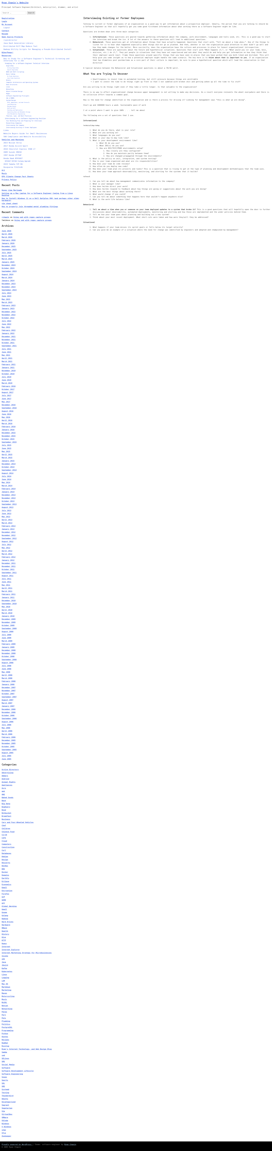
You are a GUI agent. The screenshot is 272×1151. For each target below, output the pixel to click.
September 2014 (9, 470)
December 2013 (9, 495)
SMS (3, 1062)
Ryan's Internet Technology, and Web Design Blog (27, 1049)
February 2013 (9, 526)
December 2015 (9, 433)
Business (6, 819)
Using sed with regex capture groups (32, 217)
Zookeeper (6, 1136)
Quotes (5, 1037)
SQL (3, 1083)
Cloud (4, 841)
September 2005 (9, 750)
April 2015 (7, 455)
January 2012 (8, 560)
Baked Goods (7, 798)
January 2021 (8, 368)
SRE (3, 1086)
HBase (4, 928)
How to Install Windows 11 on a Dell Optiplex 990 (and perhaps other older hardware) (40, 199)
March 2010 (7, 613)
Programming (7, 1031)
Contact (5, 31)
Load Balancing (11, 104)
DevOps (5, 866)
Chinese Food (8, 832)
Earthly (5, 878)
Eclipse (5, 881)
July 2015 (6, 445)
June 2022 (6, 324)
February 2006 (9, 737)
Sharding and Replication (15, 110)
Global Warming (9, 906)
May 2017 (6, 402)
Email (4, 888)
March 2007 (7, 703)
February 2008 (9, 681)
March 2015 (7, 458)
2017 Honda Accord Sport (16, 146)
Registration (8, 18)
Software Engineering (12, 1074)
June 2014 (6, 479)
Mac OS (5, 984)
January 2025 (8, 262)
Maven (4, 993)
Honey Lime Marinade (12, 190)
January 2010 (8, 616)
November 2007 (9, 691)
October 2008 (8, 656)
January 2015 (8, 461)
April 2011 (7, 588)
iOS (3, 959)
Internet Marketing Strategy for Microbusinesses (27, 953)
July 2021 (6, 349)
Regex (8, 93)
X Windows (6, 1127)
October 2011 (8, 569)
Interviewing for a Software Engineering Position (25, 118)
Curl (4, 850)
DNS (3, 869)
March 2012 (7, 554)
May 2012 (6, 548)
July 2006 (6, 725)
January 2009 (8, 647)
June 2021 (6, 352)
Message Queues (11, 106)
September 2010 (9, 604)
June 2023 (6, 296)
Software (6, 1068)
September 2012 (9, 538)
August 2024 (7, 274)
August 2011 (7, 576)
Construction (8, 847)
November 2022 (9, 315)
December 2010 (9, 601)
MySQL (4, 1002)
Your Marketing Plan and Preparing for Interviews (24, 121)
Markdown (6, 987)
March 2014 (7, 486)
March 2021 (7, 361)
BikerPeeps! (7, 53)
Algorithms (10, 66)
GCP (3, 897)
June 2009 (6, 638)
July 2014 (6, 476)
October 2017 (8, 389)
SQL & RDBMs (10, 98)
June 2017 (6, 399)
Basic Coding (10, 74)
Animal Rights (9, 782)
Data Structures (11, 84)
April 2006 (7, 731)
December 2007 (9, 688)
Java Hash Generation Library (18, 43)
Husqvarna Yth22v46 (13, 167)
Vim (3, 1111)
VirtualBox (7, 1114)
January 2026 (8, 243)
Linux (8, 87)
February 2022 (9, 330)
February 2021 (9, 364)
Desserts (6, 863)
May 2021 (6, 355)
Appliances (7, 785)
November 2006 (9, 712)
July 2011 (6, 579)
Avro (4, 788)
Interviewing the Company (15, 125)
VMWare (5, 1117)
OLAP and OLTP (11, 108)
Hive (4, 937)
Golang (5, 916)
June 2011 (6, 582)
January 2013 (8, 529)
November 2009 (9, 622)
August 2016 (7, 411)
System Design (11, 100)
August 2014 (7, 473)
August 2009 (7, 632)
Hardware (6, 925)
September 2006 (9, 719)
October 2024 (8, 268)
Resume (5, 34)
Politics (6, 1024)
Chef (4, 825)
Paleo (4, 1012)
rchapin (5, 217)
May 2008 (6, 672)
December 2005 (9, 740)
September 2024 (9, 271)
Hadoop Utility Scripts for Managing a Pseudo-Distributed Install (38, 49)
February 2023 (9, 305)
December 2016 (9, 405)
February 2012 (9, 557)
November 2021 (9, 340)
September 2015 (9, 442)
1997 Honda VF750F (13, 155)
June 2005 (6, 759)
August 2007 (7, 700)
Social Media (8, 1065)
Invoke (5, 956)
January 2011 (8, 597)
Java (4, 962)
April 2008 (7, 675)
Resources (6, 56)
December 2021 (9, 337)
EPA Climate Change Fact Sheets (18, 177)
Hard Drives (7, 922)
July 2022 (6, 321)
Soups (4, 1077)
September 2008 (9, 660)
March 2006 (7, 734)
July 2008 (6, 666)
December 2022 (9, 312)
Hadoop (5, 919)
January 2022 (8, 333)
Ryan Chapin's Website (15, 2)
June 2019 (6, 380)
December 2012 (9, 532)
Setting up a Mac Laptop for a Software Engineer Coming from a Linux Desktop (37, 194)
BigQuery (6, 807)
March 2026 (7, 237)
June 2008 (6, 669)
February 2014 (9, 489)
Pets (4, 1018)
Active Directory (10, 770)
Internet (6, 947)
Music (4, 173)
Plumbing (6, 1021)
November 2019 (9, 371)
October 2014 (8, 467)
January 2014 (8, 492)
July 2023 (6, 293)
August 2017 (7, 392)
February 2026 (9, 240)
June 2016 (6, 414)
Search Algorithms (12, 69)
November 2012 (9, 535)
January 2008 (8, 684)
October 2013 (8, 501)
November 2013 (9, 498)
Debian (5, 857)
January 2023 (8, 309)
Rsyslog (5, 1046)
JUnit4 (5, 965)
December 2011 (9, 563)
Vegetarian (7, 1108)
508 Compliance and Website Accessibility (25, 137)
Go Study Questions (13, 76)
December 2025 (9, 246)
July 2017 (6, 395)
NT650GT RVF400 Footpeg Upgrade (17, 161)
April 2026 (7, 234)
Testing (5, 1093)
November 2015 (9, 436)
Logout (7, 28)
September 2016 (9, 408)
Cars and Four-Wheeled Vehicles (18, 822)
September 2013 (9, 504)
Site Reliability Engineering (16, 113)
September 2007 (9, 697)
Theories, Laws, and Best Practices (18, 116)
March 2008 (7, 678)
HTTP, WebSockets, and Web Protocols (18, 102)
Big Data (6, 804)
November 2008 (9, 653)
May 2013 (6, 517)
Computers (6, 844)
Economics (6, 885)
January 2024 (8, 281)
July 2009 (6, 635)
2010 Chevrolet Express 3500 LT (19, 149)
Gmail (4, 909)
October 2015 (8, 439)
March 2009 (7, 641)
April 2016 (7, 420)
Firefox (5, 894)
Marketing (6, 990)
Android (5, 779)
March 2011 (7, 591)
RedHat (5, 1043)
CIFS (4, 838)
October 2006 (8, 715)
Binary (8, 80)
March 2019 (7, 383)
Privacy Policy (9, 180)
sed (3, 1055)
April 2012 (7, 551)
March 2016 (7, 424)
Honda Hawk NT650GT (13, 158)
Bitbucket (6, 813)
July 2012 (6, 545)
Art (3, 170)
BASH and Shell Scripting (15, 72)
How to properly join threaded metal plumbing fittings (30, 207)
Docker (5, 872)
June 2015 (6, 448)
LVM (3, 981)
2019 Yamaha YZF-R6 (13, 164)
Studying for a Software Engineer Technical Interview (27, 63)
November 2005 (9, 743)
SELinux (5, 1058)
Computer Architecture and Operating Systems (22, 82)
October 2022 (8, 318)
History (5, 934)
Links (6, 130)
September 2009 (9, 628)
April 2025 (7, 256)
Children (6, 829)
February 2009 (9, 644)
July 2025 (6, 253)
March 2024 (7, 278)
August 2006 (7, 722)
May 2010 (6, 607)
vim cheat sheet (10, 204)
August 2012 (7, 542)
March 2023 (7, 302)
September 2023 (9, 290)
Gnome (4, 912)
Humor (4, 944)
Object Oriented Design (14, 91)
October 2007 (8, 694)
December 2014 (9, 464)
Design (5, 860)
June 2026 (6, 231)
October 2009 (8, 625)
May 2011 (6, 585)
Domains (5, 875)
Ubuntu (5, 1099)
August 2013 (7, 507)
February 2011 (9, 594)
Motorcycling (8, 996)
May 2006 (6, 728)
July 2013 (6, 511)
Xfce (4, 1133)
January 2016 (8, 430)
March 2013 (7, 523)
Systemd (5, 1089)
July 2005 (6, 756)
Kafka (4, 968)
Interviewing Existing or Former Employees (21, 127)
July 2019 (6, 377)
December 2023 (9, 284)
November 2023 (9, 287)
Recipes (5, 1040)
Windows (5, 1124)
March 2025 (7, 259)
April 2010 (7, 610)
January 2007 (8, 706)
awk (3, 791)
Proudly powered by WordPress (17, 1144)
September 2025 (9, 250)
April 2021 (7, 358)
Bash (4, 801)
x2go (4, 1130)
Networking (10, 89)
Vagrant (5, 1105)
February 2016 (9, 427)
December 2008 (9, 650)
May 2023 (6, 299)
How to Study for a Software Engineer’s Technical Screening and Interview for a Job (36, 60)
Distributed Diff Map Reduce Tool (21, 46)
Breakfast (6, 816)
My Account (7, 24)
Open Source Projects (12, 37)
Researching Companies (14, 123)
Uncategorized (9, 1102)
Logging (5, 978)
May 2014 (6, 482)
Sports (5, 1080)
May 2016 (6, 417)
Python (5, 1034)
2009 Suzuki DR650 (13, 152)
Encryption (7, 891)
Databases (6, 853)
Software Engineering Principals (17, 96)
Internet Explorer (11, 950)
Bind (4, 810)
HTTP (4, 940)
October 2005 (8, 747)
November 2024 (9, 265)
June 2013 (6, 514)
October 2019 (8, 374)
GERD (4, 900)
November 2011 (9, 566)
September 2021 (9, 346)
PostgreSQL (7, 1027)
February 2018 (9, 386)
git (3, 903)
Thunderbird (7, 1096)
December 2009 (9, 619)
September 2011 (9, 573)
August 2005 (7, 753)
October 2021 (8, 343)
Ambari (5, 776)
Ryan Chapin (70, 1144)
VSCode (5, 1121)
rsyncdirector (10, 40)
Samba (4, 1052)
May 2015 (6, 451)
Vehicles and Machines (13, 140)
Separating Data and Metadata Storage (18, 112)
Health (5, 931)
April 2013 (7, 520)
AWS (3, 794)
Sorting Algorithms (13, 67)
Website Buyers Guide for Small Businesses (25, 134)
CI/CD (4, 835)
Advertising (7, 773)
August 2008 (7, 663)
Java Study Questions (13, 78)
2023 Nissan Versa (13, 143)
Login (4, 21)
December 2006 (9, 709)
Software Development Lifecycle (18, 1071)
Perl (4, 1015)
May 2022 (6, 327)
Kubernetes (7, 971)
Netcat (5, 1006)
